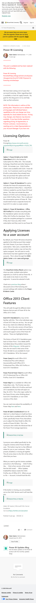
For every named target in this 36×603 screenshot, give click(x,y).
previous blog (16, 284)
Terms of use (28, 592)
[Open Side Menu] (2, 22)
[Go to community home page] (12, 22)
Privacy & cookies (18, 592)
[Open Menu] (33, 27)
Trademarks (5, 596)
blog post (16, 346)
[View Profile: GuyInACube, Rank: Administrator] (5, 55)
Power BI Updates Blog (9, 27)
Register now (6, 16)
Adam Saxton (13, 55)
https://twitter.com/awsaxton (18, 511)
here (12, 406)
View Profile (14, 541)
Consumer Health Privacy (26, 599)
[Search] (21, 22)
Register (26, 22)
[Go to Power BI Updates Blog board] (5, 548)
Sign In (32, 22)
